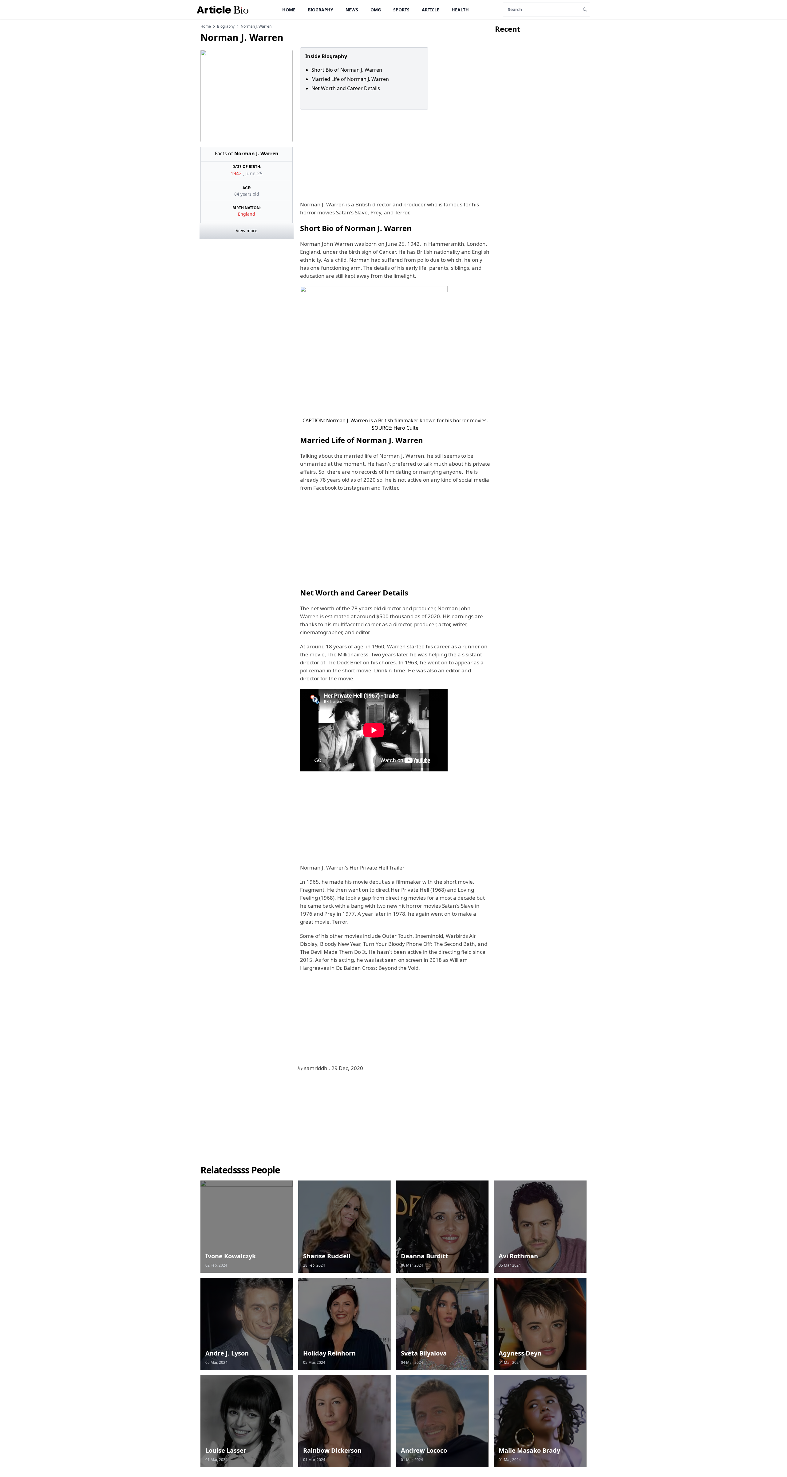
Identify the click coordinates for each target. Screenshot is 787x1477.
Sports (401, 10)
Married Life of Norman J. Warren (350, 79)
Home (288, 10)
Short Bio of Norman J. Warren (346, 69)
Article (430, 10)
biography (226, 26)
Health (460, 10)
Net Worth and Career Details (345, 88)
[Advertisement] (394, 155)
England (246, 214)
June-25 (254, 173)
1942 (237, 173)
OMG (375, 10)
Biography (320, 10)
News (352, 10)
